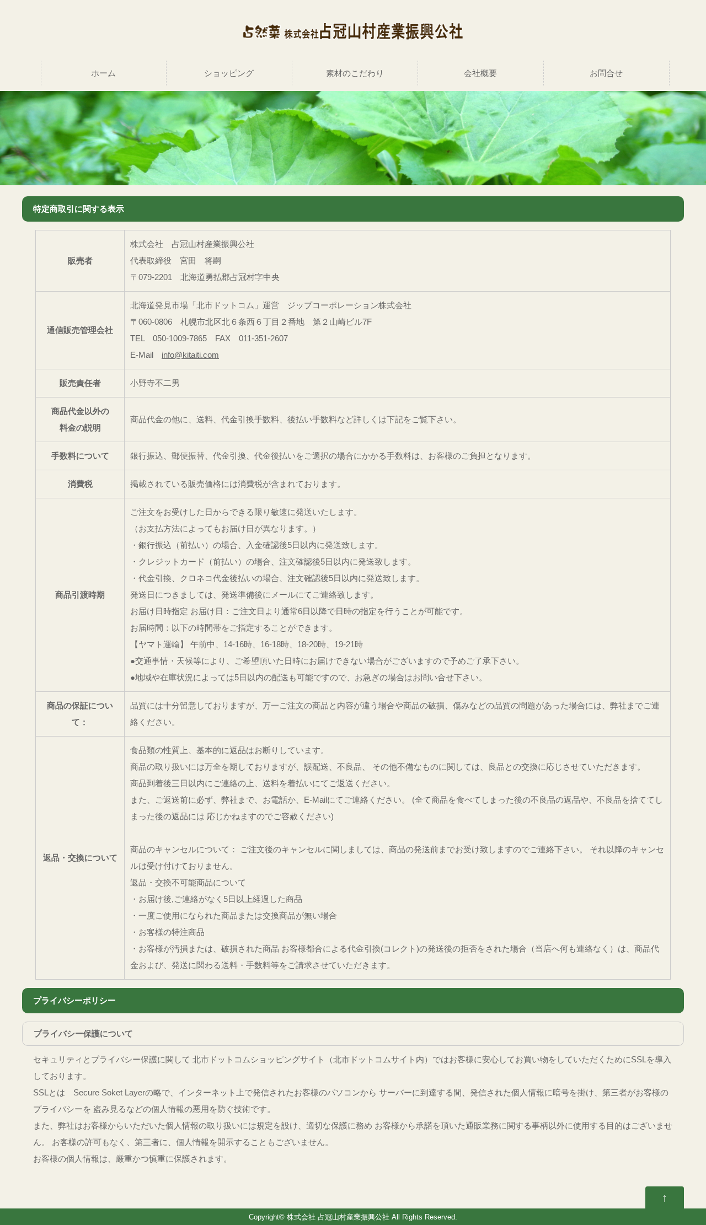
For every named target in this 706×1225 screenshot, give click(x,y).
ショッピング (229, 73)
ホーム (103, 73)
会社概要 (480, 73)
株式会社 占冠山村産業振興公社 (338, 1217)
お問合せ (606, 73)
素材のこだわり (355, 73)
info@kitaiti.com (190, 354)
